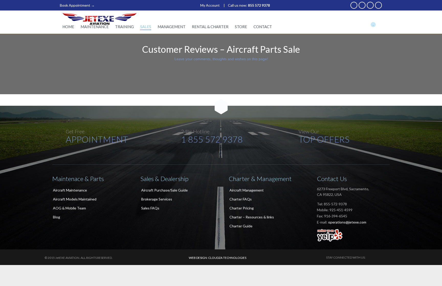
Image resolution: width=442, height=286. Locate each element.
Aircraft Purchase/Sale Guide (164, 190)
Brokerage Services (156, 199)
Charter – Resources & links (251, 217)
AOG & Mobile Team (69, 208)
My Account (210, 5)
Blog (56, 217)
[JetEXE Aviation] (99, 18)
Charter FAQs (240, 199)
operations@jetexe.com (347, 222)
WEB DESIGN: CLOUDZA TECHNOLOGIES (217, 258)
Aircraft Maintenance (70, 190)
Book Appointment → (77, 5)
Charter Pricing (241, 208)
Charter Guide (240, 226)
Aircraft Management (246, 190)
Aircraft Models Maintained (74, 199)
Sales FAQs (150, 208)
